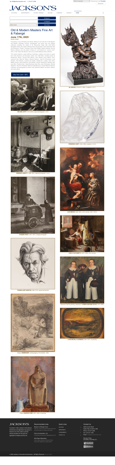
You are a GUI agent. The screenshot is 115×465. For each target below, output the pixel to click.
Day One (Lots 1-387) (20, 74)
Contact (69, 13)
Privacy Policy (48, 454)
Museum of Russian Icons (41, 427)
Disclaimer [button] (100, 3)
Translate (103, 1)
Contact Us (62, 435)
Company (59, 13)
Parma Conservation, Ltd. (41, 433)
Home (77, 13)
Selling (50, 13)
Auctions (14, 13)
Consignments (62, 432)
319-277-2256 (32, 1)
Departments (25, 13)
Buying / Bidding (38, 13)
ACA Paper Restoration (40, 438)
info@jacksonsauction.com (19, 1)
